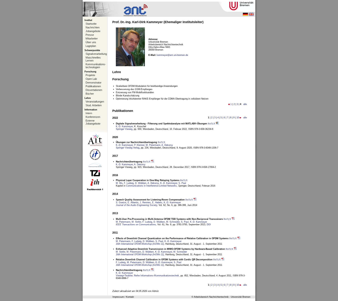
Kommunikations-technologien (96, 66)
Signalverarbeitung (96, 53)
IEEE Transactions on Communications (136, 224)
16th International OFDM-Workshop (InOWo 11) (140, 244)
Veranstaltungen (95, 101)
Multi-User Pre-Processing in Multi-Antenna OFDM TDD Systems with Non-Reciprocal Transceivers (169, 219)
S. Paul (182, 183)
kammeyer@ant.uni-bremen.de (172, 55)
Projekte (90, 75)
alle (245, 104)
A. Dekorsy (167, 145)
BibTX (211, 123)
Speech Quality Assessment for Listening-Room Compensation (150, 199)
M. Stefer (136, 222)
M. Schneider (173, 222)
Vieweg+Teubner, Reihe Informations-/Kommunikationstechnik (147, 275)
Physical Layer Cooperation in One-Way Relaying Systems (147, 180)
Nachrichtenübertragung (129, 161)
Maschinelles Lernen (93, 59)
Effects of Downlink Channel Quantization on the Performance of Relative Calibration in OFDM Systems (172, 238)
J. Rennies (145, 202)
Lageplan (91, 45)
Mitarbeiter (92, 38)
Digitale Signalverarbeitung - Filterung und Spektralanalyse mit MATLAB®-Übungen (161, 123)
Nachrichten (92, 27)
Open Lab (91, 78)
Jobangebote (93, 31)
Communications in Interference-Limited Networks (151, 185)
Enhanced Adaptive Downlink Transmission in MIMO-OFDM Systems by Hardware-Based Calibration (170, 249)
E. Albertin (133, 202)
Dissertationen (94, 89)
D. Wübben (140, 183)
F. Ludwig (129, 183)
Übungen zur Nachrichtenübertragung (136, 142)
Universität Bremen (240, 297)
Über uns (91, 42)
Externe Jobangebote (93, 122)
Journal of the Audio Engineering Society (136, 205)
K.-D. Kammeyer (124, 126)
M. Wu (119, 183)
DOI (209, 224)
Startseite (91, 23)
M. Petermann (153, 145)
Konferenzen (93, 116)
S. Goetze (121, 202)
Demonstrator (93, 82)
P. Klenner (139, 145)
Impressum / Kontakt (123, 297)
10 (237, 117)
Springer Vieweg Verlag (127, 147)
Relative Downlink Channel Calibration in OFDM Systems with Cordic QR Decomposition (164, 259)
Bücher (90, 93)
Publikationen (93, 86)
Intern (89, 113)
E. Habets (157, 202)
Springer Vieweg (124, 129)
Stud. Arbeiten (94, 105)
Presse (90, 34)
